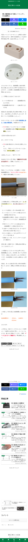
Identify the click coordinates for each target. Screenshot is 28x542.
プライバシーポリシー (14, 537)
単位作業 (4, 343)
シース (4, 345)
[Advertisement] (14, 364)
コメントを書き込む (14, 520)
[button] (25, 321)
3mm (20, 343)
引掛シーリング (17, 345)
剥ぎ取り (9, 345)
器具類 (10, 343)
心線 (23, 345)
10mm (15, 343)
